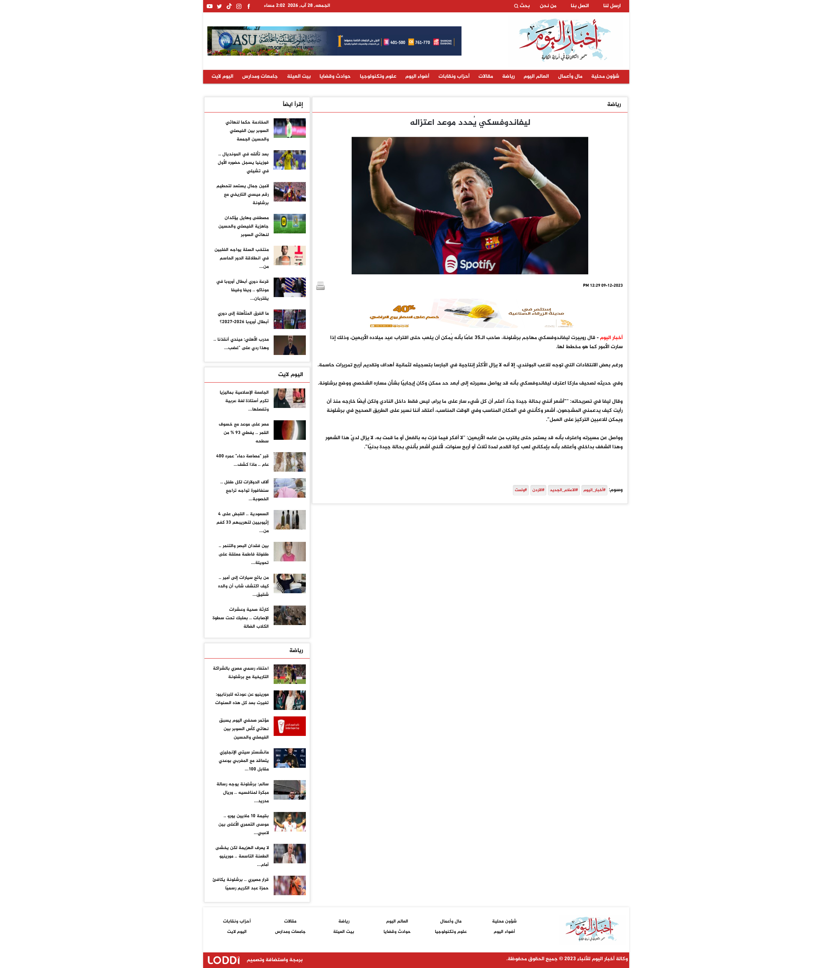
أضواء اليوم (417, 76)
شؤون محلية (605, 76)
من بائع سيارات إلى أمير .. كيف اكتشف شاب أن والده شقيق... (243, 586)
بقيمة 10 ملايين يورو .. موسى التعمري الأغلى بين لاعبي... (243, 824)
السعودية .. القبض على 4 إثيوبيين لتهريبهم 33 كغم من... (242, 522)
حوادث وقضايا (335, 76)
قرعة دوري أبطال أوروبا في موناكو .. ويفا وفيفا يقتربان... (242, 290)
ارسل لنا (612, 6)
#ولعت (521, 490)
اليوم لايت (222, 76)
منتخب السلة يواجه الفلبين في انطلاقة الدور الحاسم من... (241, 258)
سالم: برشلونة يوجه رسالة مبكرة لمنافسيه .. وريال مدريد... (242, 792)
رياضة (508, 76)
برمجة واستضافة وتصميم (274, 960)
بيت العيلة (299, 76)
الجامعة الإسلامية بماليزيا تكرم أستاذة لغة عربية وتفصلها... (244, 401)
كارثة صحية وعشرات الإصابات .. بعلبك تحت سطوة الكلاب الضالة (241, 618)
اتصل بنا (580, 6)
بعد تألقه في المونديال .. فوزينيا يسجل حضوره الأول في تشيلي (243, 162)
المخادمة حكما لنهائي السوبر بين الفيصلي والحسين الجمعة (247, 131)
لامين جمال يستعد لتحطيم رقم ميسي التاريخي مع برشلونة (242, 194)
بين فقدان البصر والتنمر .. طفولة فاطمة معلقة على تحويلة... (243, 554)
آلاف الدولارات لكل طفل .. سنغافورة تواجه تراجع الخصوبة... (244, 490)
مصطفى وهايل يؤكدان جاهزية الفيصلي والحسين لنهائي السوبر (243, 226)
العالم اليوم (536, 76)
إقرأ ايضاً (293, 105)
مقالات (485, 76)
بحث (524, 6)
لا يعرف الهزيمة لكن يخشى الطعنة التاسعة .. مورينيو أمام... (242, 856)
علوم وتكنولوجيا (378, 76)
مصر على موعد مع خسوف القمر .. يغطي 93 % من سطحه (244, 433)
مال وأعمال (570, 76)
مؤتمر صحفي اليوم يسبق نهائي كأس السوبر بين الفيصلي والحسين (244, 729)
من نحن (548, 6)
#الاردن (538, 490)
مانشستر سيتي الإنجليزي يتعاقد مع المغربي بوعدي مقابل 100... (244, 761)
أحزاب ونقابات (454, 76)
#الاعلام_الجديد (564, 490)
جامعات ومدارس (260, 76)
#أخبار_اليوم (594, 490)
